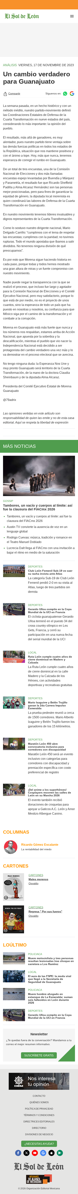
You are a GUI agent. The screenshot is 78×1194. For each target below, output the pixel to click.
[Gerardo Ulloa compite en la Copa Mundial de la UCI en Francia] (14, 624)
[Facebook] (18, 1153)
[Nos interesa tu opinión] (39, 1081)
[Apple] (51, 1153)
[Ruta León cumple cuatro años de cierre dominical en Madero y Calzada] (14, 671)
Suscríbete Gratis (39, 1055)
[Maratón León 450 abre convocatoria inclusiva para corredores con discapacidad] (14, 758)
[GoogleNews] (43, 1153)
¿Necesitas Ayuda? (39, 1143)
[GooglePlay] (60, 1153)
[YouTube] (35, 1153)
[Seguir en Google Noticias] (72, 93)
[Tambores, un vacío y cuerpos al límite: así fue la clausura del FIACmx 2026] (39, 476)
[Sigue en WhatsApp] (65, 93)
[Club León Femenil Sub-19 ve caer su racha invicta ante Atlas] (14, 582)
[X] (26, 1153)
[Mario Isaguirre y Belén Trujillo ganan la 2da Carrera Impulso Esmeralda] (14, 714)
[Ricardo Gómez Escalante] (10, 846)
